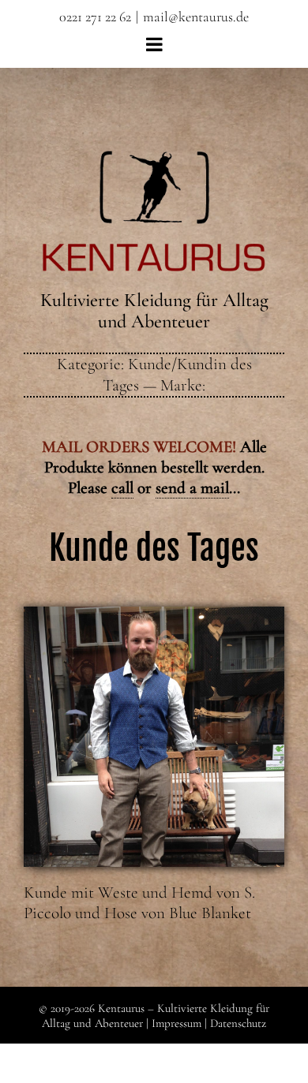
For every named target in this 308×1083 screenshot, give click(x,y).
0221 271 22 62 (95, 16)
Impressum (176, 1023)
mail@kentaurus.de (196, 16)
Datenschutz (238, 1023)
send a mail (192, 488)
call (122, 488)
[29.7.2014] (154, 615)
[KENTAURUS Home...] (154, 160)
